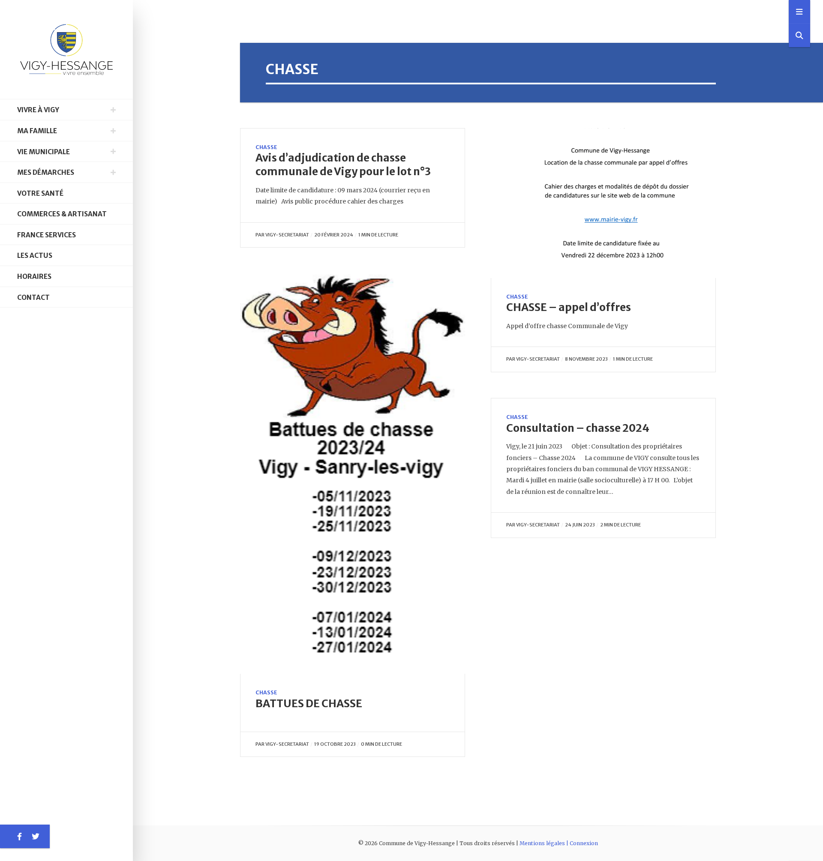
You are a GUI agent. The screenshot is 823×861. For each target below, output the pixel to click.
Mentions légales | (545, 843)
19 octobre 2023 (335, 744)
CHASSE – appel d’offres (568, 307)
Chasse (266, 147)
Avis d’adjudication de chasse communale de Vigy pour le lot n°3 (343, 164)
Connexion (584, 843)
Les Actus (34, 255)
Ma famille (37, 131)
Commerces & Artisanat (62, 214)
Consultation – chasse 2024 (577, 428)
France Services (46, 235)
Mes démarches (45, 172)
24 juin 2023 (580, 525)
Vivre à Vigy (38, 110)
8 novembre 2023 (586, 359)
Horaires (34, 276)
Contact (33, 297)
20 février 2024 (333, 235)
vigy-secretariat (287, 235)
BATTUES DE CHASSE (308, 703)
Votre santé (40, 193)
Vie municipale (43, 152)
